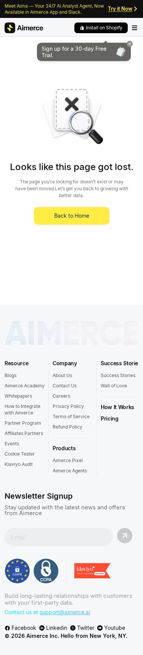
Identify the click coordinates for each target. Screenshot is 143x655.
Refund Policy (67, 427)
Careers (61, 396)
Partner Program (23, 423)
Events (12, 443)
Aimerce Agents (70, 471)
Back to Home (71, 215)
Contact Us (65, 386)
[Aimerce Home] (24, 27)
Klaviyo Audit (19, 464)
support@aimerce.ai (65, 612)
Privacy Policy (68, 406)
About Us (62, 375)
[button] (101, 27)
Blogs (10, 375)
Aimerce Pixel (68, 460)
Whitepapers (18, 396)
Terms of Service (71, 416)
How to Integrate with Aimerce (22, 409)
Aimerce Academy (25, 386)
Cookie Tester (20, 454)
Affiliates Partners (24, 433)
